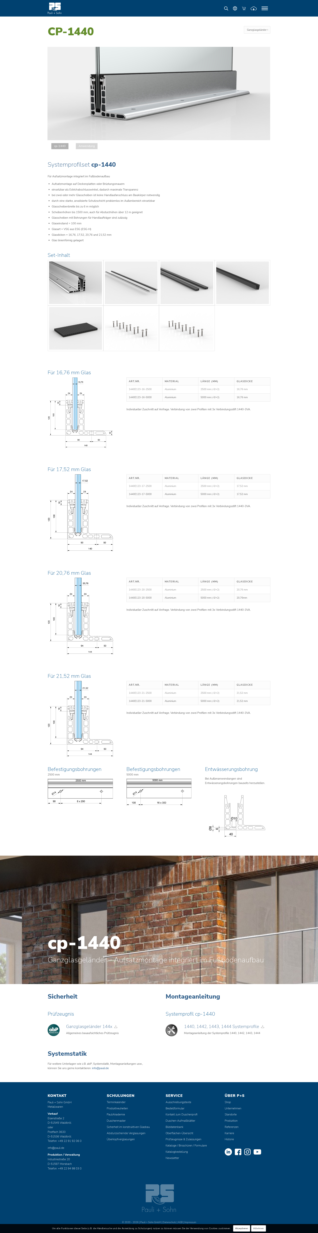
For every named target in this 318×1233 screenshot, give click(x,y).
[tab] (60, 146)
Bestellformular (175, 1108)
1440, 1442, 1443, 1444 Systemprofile (221, 1026)
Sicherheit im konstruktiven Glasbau (128, 1127)
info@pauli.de (100, 1068)
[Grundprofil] (75, 283)
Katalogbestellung (177, 1152)
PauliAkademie (116, 1114)
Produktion (231, 1121)
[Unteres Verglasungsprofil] (243, 283)
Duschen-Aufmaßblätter (180, 1121)
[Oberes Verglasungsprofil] (187, 283)
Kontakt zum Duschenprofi (181, 1114)
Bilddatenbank (174, 1127)
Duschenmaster (116, 1121)
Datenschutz (169, 1222)
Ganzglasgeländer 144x (89, 1026)
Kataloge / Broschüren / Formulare (186, 1145)
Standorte (231, 1114)
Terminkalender (116, 1102)
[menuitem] (264, 8)
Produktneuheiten (117, 1108)
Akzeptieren (241, 1228)
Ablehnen (258, 1228)
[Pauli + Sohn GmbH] (61, 8)
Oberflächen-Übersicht (179, 1133)
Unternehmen (233, 1108)
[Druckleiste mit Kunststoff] (131, 283)
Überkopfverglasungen (121, 1139)
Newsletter (172, 1158)
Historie (229, 1139)
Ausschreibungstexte (178, 1102)
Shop (228, 1102)
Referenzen (232, 1127)
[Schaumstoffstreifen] (75, 328)
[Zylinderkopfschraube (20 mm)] (187, 328)
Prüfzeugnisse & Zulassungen (183, 1139)
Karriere (229, 1133)
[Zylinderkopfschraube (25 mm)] (131, 328)
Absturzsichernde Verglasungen (126, 1133)
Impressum (190, 1222)
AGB (180, 1222)
